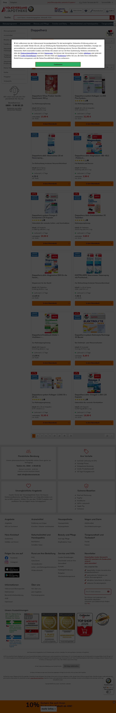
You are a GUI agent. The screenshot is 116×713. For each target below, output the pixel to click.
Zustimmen (62, 56)
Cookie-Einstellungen (28, 56)
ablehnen (87, 53)
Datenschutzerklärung (29, 53)
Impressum (49, 53)
